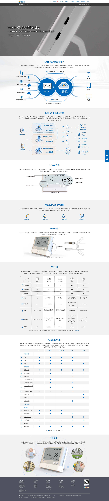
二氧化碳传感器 (28, 391)
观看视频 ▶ (25, 35)
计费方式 (67, 1)
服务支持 (89, 4)
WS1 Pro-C (61, 350)
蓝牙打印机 (26, 426)
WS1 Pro (50, 350)
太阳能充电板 (27, 417)
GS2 (84, 350)
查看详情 (77, 330)
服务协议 (20, 497)
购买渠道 (83, 1)
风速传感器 (26, 373)
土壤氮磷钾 (26, 401)
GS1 (73, 350)
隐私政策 (26, 497)
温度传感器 (26, 370)
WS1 (39, 350)
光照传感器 (26, 376)
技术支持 (72, 1)
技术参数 (85, 4)
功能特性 (81, 4)
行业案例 (61, 1)
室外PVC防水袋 (28, 410)
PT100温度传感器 (28, 379)
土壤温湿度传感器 (28, 382)
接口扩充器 (26, 413)
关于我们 (77, 1)
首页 (50, 1)
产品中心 (55, 1)
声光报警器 (26, 420)
